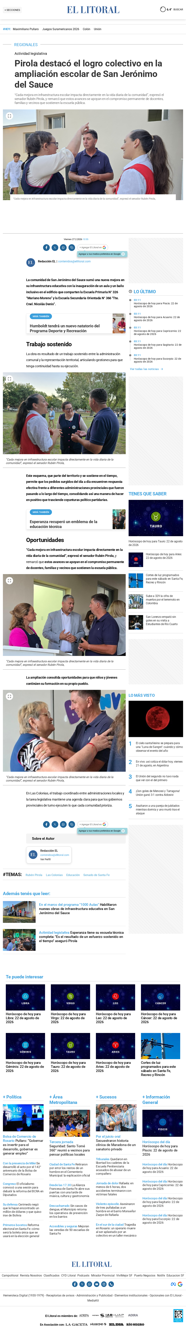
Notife (161, 1275)
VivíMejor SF (124, 1275)
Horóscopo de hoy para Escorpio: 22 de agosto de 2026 (157, 358)
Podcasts (83, 1275)
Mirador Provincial (103, 1275)
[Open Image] (9, 116)
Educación (73, 875)
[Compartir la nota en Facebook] (46, 247)
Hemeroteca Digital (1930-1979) (23, 1295)
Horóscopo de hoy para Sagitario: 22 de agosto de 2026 (158, 344)
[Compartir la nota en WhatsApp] (63, 247)
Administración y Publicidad (94, 1295)
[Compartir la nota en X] (55, 247)
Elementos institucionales (131, 1295)
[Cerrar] (123, 254)
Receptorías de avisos (60, 1295)
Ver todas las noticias (144, 369)
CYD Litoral (68, 1275)
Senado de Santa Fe (96, 875)
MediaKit (93, 1300)
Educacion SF (175, 1275)
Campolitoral (10, 1275)
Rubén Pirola (34, 875)
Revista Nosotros (31, 1275)
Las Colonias (54, 875)
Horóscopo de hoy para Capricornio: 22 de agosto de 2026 (157, 330)
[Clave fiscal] (178, 1321)
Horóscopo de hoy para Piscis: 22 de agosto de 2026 (156, 303)
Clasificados (51, 1275)
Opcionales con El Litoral (165, 1295)
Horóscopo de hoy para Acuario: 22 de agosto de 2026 (157, 317)
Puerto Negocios (144, 1275)
